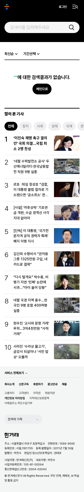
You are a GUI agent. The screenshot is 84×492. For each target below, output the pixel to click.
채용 (64, 384)
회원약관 (50, 393)
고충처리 (9, 393)
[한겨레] (6, 7)
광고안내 (52, 384)
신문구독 (24, 384)
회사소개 (9, 384)
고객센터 (24, 393)
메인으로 (42, 89)
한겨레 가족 (15, 419)
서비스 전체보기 (14, 373)
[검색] (71, 27)
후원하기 (38, 384)
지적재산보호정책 (39, 398)
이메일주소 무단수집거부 (18, 403)
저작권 (37, 393)
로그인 (63, 7)
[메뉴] (75, 6)
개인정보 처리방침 (14, 398)
